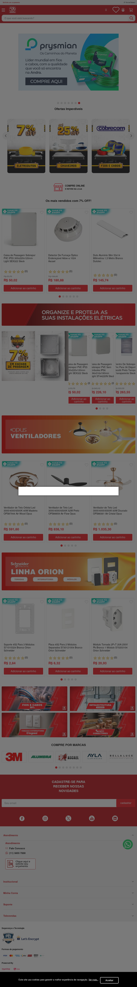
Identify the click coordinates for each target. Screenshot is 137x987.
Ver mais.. (93, 979)
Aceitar (109, 980)
